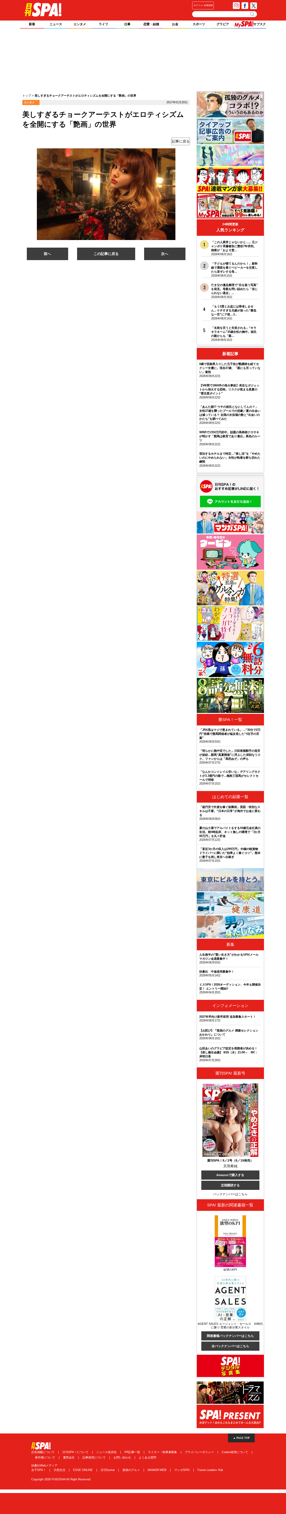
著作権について (45, 1457)
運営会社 (69, 1457)
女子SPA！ (39, 1470)
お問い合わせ (123, 1457)
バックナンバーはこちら (230, 1194)
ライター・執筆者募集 (163, 1452)
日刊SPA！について (75, 1452)
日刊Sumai (108, 1470)
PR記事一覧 (132, 1452)
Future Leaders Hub (210, 1470)
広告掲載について (43, 1452)
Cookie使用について (235, 1452)
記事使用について (94, 1457)
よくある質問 (147, 1457)
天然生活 (60, 1470)
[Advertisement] (143, 60)
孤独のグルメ (131, 1470)
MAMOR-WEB (157, 1470)
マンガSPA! (182, 1470)
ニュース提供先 (107, 1452)
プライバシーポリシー (200, 1452)
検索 (252, 14)
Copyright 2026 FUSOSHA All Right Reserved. (61, 1479)
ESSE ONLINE (83, 1470)
